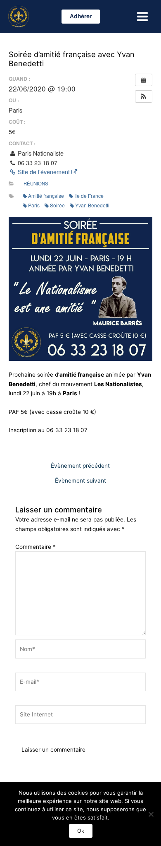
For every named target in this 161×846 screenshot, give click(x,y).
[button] (81, 17)
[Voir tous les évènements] (143, 80)
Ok (80, 830)
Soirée (57, 205)
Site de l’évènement (43, 172)
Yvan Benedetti (92, 205)
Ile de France (89, 195)
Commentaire (35, 546)
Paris (34, 205)
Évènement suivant (80, 481)
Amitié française (46, 195)
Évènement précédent (80, 466)
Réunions (36, 183)
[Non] (151, 814)
